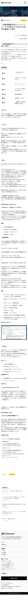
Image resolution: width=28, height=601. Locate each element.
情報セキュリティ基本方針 (7, 588)
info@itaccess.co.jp (6, 455)
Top (3, 542)
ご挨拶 (3, 550)
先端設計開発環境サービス (8, 565)
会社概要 (4, 552)
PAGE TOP (26, 569)
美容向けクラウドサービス (8, 569)
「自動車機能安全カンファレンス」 (9, 54)
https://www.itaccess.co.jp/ (11, 457)
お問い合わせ (14, 578)
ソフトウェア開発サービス (8, 563)
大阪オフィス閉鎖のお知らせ (8, 518)
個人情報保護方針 (5, 584)
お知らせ (4, 544)
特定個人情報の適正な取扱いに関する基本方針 (11, 586)
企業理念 (4, 554)
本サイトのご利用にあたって (7, 583)
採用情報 (4, 573)
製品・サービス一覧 (6, 561)
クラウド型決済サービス (7, 567)
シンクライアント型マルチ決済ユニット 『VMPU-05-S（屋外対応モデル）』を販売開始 (13, 497)
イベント (24, 20)
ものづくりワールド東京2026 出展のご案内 (12, 491)
